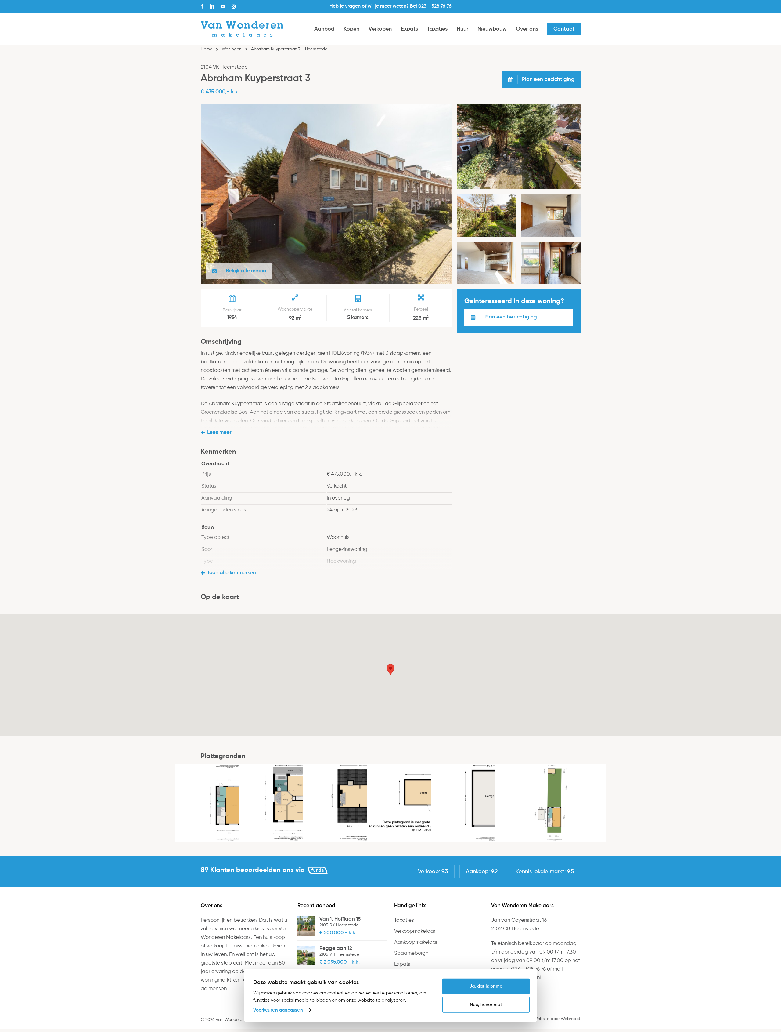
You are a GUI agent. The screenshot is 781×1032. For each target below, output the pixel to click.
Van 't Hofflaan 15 (340, 919)
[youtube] (223, 6)
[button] (390, 669)
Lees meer (219, 432)
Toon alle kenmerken (231, 573)
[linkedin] (212, 6)
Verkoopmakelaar (414, 931)
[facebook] (202, 6)
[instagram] (234, 6)
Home (206, 49)
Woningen (232, 49)
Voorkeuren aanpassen (278, 1010)
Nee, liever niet (486, 1004)
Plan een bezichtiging (510, 317)
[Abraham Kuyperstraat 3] (326, 282)
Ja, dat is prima (486, 986)
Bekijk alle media (246, 271)
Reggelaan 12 (335, 948)
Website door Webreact (557, 1019)
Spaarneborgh (411, 953)
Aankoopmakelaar (415, 942)
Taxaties (404, 920)
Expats (402, 964)
